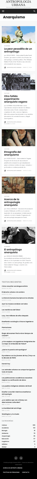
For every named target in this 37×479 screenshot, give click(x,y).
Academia (7, 45)
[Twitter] (21, 458)
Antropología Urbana (14, 67)
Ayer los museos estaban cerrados (15, 304)
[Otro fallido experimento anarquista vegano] (18, 81)
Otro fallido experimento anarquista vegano (15, 99)
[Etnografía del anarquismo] (18, 137)
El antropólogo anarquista (13, 251)
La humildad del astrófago (11, 408)
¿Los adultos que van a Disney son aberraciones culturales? (14, 401)
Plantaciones (6, 327)
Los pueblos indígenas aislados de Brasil (17, 386)
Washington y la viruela (10, 414)
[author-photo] (5, 68)
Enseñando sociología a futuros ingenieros (17, 322)
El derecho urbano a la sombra (13, 292)
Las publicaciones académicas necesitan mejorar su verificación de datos (17, 379)
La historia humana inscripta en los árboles (18, 298)
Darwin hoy (6, 364)
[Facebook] (16, 458)
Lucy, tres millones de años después (15, 316)
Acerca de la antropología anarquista (12, 202)
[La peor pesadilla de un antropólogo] (18, 34)
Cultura (6, 93)
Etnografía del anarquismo (12, 153)
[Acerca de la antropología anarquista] (18, 185)
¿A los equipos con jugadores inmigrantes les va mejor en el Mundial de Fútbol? (18, 342)
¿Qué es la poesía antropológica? (14, 350)
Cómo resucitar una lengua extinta (15, 286)
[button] (34, 11)
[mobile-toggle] (3, 11)
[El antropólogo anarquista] (18, 235)
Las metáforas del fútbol (11, 310)
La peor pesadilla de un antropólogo (18, 50)
